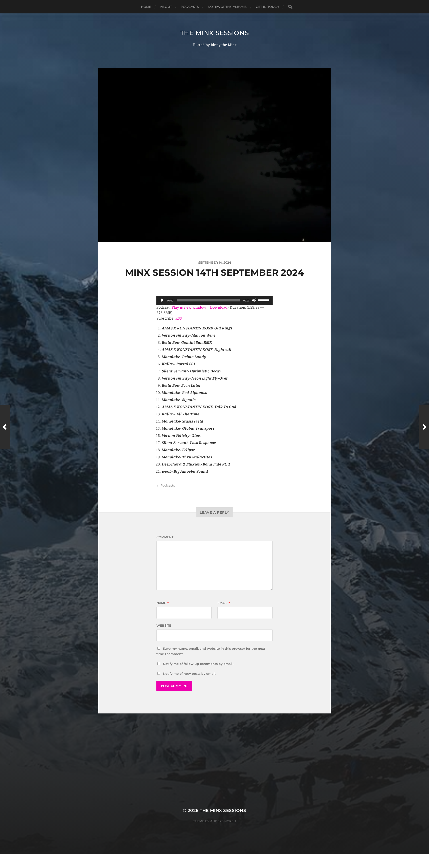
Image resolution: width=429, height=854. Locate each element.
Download (218, 307)
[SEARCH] (290, 7)
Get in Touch (267, 7)
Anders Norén (223, 821)
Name (162, 603)
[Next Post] (424, 427)
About (166, 7)
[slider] (264, 300)
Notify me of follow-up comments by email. (198, 664)
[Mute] (254, 300)
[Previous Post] (5, 427)
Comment (164, 537)
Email (223, 603)
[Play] (162, 300)
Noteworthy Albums (227, 7)
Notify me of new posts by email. (189, 674)
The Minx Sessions (214, 33)
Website (163, 625)
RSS (178, 318)
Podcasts (190, 7)
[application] (214, 300)
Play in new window (189, 307)
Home (146, 7)
